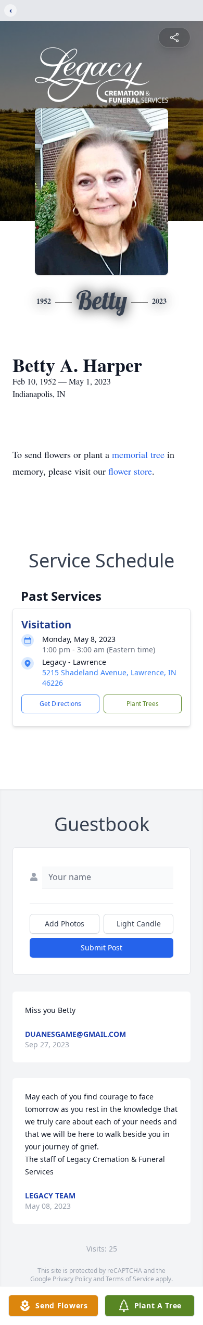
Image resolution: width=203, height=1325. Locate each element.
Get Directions (60, 703)
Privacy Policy (72, 1278)
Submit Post (101, 947)
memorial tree (138, 454)
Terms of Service (130, 1278)
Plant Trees (142, 703)
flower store (130, 471)
